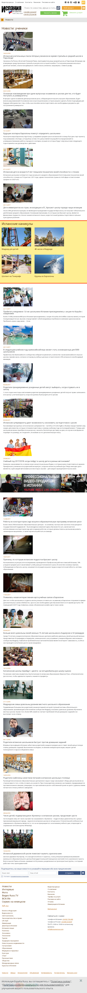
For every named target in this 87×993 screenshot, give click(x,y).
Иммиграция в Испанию (56, 904)
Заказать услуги (75, 12)
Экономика (6, 933)
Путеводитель (59, 973)
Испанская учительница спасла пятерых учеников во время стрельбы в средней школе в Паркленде (43, 57)
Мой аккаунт (52, 909)
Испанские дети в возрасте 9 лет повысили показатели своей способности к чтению (41, 172)
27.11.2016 (6, 702)
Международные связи (10, 963)
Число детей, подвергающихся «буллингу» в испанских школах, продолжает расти (40, 815)
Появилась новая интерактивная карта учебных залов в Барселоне (33, 597)
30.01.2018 (6, 91)
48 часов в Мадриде (43, 249)
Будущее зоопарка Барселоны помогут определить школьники (31, 133)
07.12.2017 (6, 169)
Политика (5, 931)
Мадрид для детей (10, 249)
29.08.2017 (6, 458)
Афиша (12, 973)
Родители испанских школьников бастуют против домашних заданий (34, 742)
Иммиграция (6, 923)
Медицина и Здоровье (10, 951)
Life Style (5, 921)
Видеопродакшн (8, 2)
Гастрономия (6, 946)
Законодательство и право (12, 918)
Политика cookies (60, 981)
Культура (5, 953)
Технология (6, 936)
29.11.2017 (6, 205)
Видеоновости (7, 913)
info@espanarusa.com (55, 929)
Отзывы (51, 902)
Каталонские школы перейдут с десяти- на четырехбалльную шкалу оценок (37, 671)
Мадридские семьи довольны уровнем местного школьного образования (36, 704)
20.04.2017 (6, 630)
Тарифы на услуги (54, 897)
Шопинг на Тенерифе (11, 276)
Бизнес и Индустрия (9, 911)
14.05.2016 (6, 775)
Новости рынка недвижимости (13, 943)
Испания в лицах (8, 928)
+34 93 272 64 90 (30, 14)
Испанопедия (22, 973)
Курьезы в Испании (9, 966)
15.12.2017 (6, 131)
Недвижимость (46, 973)
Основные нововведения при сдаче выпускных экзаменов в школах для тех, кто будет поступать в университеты (42, 94)
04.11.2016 (6, 739)
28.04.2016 (6, 813)
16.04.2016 (6, 851)
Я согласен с (16, 876)
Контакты (28, 2)
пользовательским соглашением (20, 876)
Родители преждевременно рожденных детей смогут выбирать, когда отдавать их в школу (41, 388)
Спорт (4, 956)
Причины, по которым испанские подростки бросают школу (30, 559)
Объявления (34, 973)
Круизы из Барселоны (44, 276)
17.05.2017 (6, 595)
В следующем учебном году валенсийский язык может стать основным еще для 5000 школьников (41, 350)
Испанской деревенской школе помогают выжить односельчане (32, 853)
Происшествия (7, 958)
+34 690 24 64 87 (30, 12)
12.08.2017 (6, 519)
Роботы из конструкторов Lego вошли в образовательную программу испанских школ (42, 521)
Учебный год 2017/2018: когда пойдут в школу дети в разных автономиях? (36, 461)
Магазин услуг (72, 973)
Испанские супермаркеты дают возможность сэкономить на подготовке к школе (40, 422)
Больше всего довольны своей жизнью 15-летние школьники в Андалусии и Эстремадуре (43, 633)
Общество (6, 961)
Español (83, 2)
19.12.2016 (6, 668)
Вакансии (37, 2)
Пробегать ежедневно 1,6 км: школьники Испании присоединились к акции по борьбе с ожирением (42, 312)
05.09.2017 (6, 385)
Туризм (4, 938)
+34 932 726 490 (67, 919)
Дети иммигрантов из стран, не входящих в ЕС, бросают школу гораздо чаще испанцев (42, 207)
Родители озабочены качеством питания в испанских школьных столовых (36, 778)
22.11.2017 (6, 309)
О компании (19, 2)
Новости (9, 19)
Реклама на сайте (48, 2)
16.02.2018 (6, 53)
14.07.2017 (6, 557)
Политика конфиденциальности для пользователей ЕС (33, 984)
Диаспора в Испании (9, 926)
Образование (7, 948)
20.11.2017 (6, 347)
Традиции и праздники (10, 941)
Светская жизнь (8, 916)
